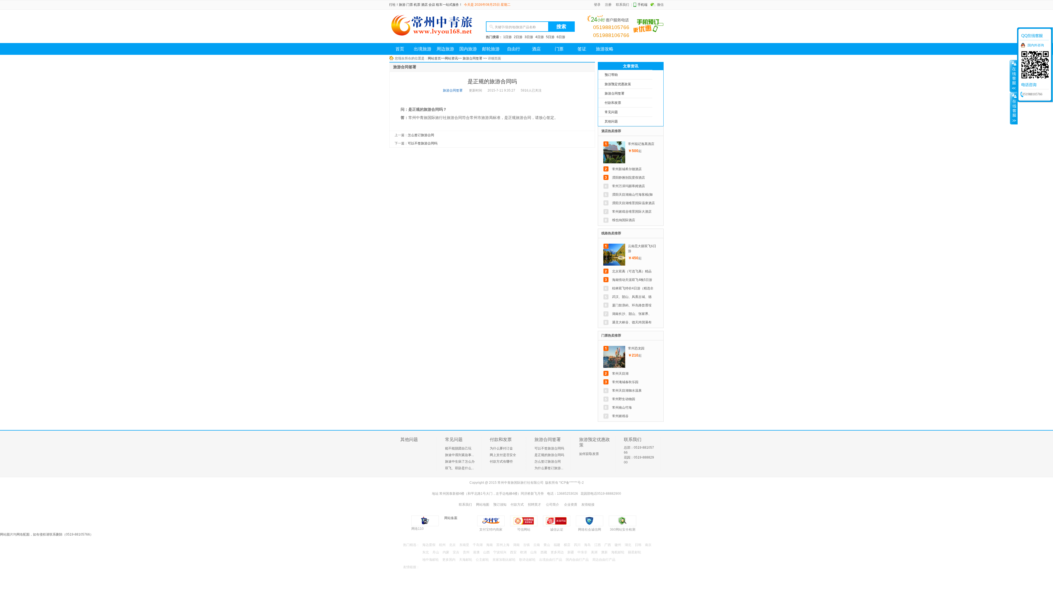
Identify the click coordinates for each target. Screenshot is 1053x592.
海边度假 (428, 545)
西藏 (543, 552)
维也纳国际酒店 (623, 220)
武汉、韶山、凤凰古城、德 (632, 297)
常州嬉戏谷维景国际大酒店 (632, 212)
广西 (607, 545)
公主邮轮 (482, 560)
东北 (425, 552)
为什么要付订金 (501, 448)
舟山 (435, 552)
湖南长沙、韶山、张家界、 (632, 314)
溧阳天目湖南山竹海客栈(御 (632, 195)
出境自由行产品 (550, 560)
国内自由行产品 (577, 560)
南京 (648, 545)
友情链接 (588, 504)
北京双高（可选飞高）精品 (632, 271)
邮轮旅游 (491, 49)
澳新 (604, 552)
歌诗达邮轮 (527, 560)
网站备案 (450, 518)
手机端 (642, 5)
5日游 (550, 37)
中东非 (582, 552)
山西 (486, 552)
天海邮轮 (465, 560)
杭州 (442, 545)
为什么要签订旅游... (548, 468)
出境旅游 (422, 49)
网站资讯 (451, 58)
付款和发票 (613, 103)
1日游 (507, 37)
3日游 (529, 37)
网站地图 (482, 504)
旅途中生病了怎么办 (460, 461)
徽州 (618, 545)
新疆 (570, 552)
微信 (660, 5)
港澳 (476, 552)
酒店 (536, 49)
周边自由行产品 (603, 560)
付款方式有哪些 (501, 461)
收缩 (1014, 108)
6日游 (561, 37)
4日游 (539, 37)
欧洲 (523, 552)
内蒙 (446, 552)
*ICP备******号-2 (571, 483)
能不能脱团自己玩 (458, 448)
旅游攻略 (604, 49)
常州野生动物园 (623, 399)
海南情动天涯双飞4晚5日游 (632, 280)
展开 (1013, 76)
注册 (608, 5)
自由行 (513, 49)
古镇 (526, 545)
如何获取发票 (589, 454)
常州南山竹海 (622, 407)
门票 (559, 49)
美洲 (594, 552)
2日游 (518, 37)
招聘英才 (534, 504)
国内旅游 (468, 49)
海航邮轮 (617, 552)
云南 (536, 545)
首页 (399, 49)
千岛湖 (478, 545)
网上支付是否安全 (503, 455)
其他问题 (611, 121)
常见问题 (611, 112)
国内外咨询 (1035, 45)
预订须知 (499, 504)
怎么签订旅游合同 (547, 461)
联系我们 (622, 5)
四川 (577, 545)
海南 (489, 545)
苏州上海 (502, 545)
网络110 (417, 529)
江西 (597, 545)
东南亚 (464, 545)
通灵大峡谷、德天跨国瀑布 (632, 322)
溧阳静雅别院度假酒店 (628, 178)
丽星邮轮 (634, 552)
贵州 (466, 552)
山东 (533, 552)
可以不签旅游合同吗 (549, 448)
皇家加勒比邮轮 (504, 560)
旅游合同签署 (472, 58)
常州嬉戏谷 (620, 416)
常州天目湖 (620, 373)
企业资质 (570, 504)
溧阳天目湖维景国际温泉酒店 (633, 203)
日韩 (638, 545)
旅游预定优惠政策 (618, 84)
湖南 (516, 545)
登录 (597, 5)
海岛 (587, 545)
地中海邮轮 (430, 560)
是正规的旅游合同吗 (549, 455)
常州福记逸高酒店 (641, 144)
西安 (513, 552)
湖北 (628, 545)
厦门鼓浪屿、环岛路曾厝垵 (632, 305)
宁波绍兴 (499, 552)
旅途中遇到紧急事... (459, 455)
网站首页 (434, 58)
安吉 (456, 552)
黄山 (547, 545)
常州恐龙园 (636, 348)
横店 (567, 545)
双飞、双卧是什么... (459, 468)
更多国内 (448, 560)
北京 (452, 545)
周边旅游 (445, 49)
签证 (582, 49)
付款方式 (517, 504)
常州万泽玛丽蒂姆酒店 (628, 186)
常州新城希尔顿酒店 (627, 169)
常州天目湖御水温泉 (627, 390)
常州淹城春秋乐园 (625, 382)
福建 (557, 545)
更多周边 (557, 552)
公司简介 (552, 504)
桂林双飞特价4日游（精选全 (632, 288)
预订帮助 (611, 75)
